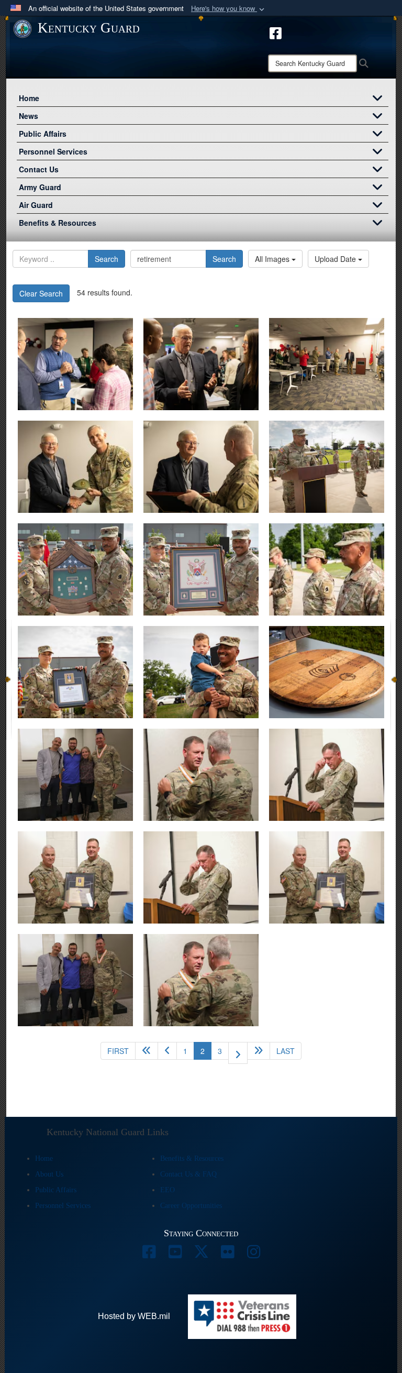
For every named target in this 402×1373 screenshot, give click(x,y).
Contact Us (39, 169)
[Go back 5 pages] (146, 1051)
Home (29, 98)
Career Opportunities (191, 1206)
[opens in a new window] (149, 1254)
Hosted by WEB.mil (134, 1316)
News (28, 116)
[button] (228, 8)
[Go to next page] (238, 1053)
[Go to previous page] (167, 1051)
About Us (49, 1174)
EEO (167, 1190)
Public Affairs (42, 133)
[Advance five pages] (258, 1051)
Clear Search (41, 293)
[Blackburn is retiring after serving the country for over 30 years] (201, 877)
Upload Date (336, 259)
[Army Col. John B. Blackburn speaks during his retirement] (326, 775)
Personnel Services (53, 151)
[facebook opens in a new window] (276, 32)
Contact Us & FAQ (188, 1174)
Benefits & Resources (57, 222)
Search (106, 259)
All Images (273, 259)
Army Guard (40, 187)
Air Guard (36, 205)
